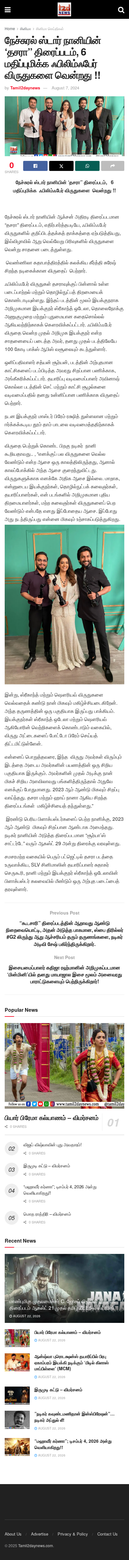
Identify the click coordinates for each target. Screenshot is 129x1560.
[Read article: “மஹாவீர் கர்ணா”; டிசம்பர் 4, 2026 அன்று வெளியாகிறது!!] (17, 1447)
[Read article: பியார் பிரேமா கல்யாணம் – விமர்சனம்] (64, 1066)
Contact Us (107, 1534)
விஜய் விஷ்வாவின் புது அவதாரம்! (52, 1144)
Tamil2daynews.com (35, 1545)
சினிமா (25, 28)
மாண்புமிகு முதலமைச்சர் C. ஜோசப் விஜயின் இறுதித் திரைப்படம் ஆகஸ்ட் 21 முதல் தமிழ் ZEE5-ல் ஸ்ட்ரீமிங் (62, 1304)
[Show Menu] (8, 9)
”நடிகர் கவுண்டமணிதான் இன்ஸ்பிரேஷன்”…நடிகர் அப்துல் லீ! (74, 1416)
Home (10, 28)
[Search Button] (121, 9)
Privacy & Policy (73, 1534)
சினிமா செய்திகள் (50, 28)
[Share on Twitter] (61, 166)
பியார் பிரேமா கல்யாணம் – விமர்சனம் (51, 1117)
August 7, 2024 (65, 88)
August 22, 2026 (26, 1316)
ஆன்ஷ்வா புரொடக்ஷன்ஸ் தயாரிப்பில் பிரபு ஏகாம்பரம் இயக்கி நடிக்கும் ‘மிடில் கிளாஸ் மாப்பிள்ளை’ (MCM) (71, 1362)
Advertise (39, 1534)
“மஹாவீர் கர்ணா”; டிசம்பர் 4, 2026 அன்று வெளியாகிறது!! (60, 1189)
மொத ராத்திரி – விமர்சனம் (47, 1214)
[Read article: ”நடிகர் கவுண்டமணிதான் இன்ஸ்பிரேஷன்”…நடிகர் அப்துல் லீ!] (17, 1420)
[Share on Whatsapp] (87, 166)
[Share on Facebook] (35, 166)
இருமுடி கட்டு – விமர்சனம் (46, 1165)
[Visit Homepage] (64, 10)
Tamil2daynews (25, 88)
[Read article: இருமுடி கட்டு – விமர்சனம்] (17, 1395)
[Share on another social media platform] (112, 166)
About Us (13, 1534)
